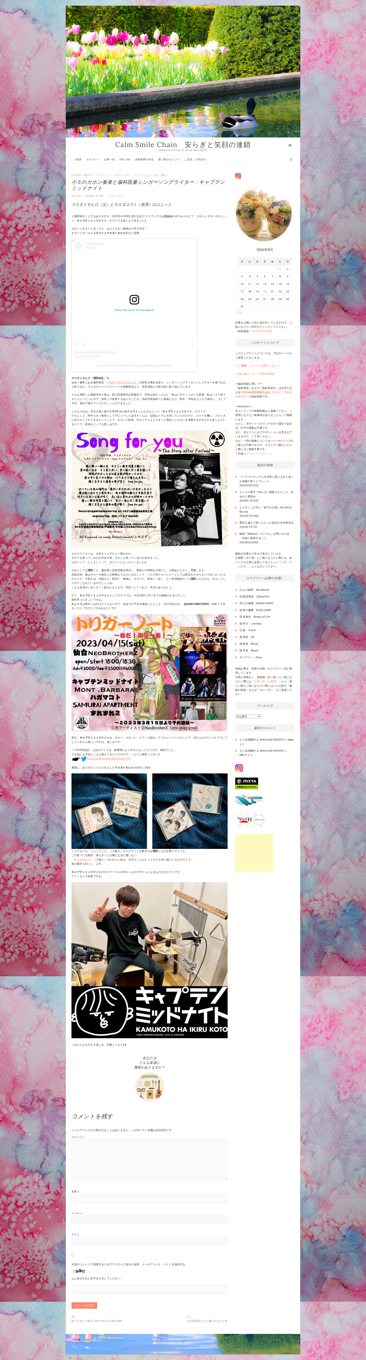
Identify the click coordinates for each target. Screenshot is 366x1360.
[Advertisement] (254, 853)
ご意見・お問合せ (195, 159)
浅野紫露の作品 (144, 159)
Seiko (78, 195)
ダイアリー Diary (250, 657)
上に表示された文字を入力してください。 (97, 1278)
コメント (77, 1136)
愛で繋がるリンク (169, 159)
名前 (75, 1191)
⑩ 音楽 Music (82, 175)
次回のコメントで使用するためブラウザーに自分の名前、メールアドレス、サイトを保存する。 (129, 1264)
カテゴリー (93, 159)
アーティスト (105, 175)
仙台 (156, 175)
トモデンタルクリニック (121, 382)
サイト (75, 1234)
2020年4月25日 (260, 331)
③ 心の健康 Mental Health (256, 603)
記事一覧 (109, 159)
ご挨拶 (77, 159)
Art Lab (124, 159)
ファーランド (98, 851)
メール (76, 1213)
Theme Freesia (210, 1349)
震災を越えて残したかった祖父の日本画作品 (266, 522)
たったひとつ (82, 859)
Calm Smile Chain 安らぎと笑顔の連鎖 (183, 144)
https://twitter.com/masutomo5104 (108, 758)
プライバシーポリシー (259, 453)
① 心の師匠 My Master (254, 589)
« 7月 (238, 312)
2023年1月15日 (94, 195)
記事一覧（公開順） (266, 681)
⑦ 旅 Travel (247, 630)
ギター (128, 175)
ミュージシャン (142, 175)
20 (264, 291)
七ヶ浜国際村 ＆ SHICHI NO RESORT (261, 739)
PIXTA (274, 440)
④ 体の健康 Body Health (255, 610)
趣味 (163, 175)
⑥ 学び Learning (250, 623)
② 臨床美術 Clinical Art (254, 596)
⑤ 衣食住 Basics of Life (254, 616)
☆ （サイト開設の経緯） (255, 373)
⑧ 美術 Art (247, 636)
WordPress (241, 1349)
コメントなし (116, 195)
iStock (284, 440)
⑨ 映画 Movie (248, 643)
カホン (118, 175)
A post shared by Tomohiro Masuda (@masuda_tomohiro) (134, 365)
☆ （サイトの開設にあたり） (258, 365)
